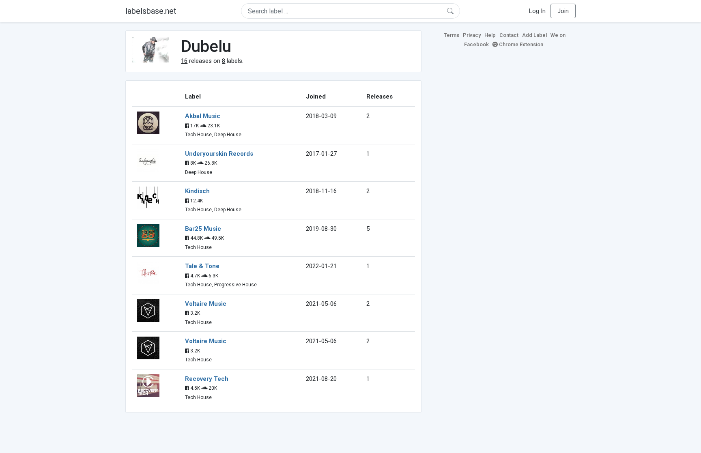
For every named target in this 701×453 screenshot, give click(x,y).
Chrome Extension (520, 44)
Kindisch (197, 191)
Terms (451, 35)
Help (490, 35)
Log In (537, 11)
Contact (508, 35)
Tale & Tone (202, 266)
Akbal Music (202, 116)
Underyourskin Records (219, 153)
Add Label (534, 35)
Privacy (472, 35)
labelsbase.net (150, 11)
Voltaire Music (205, 303)
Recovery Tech (206, 378)
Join (563, 11)
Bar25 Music (203, 228)
